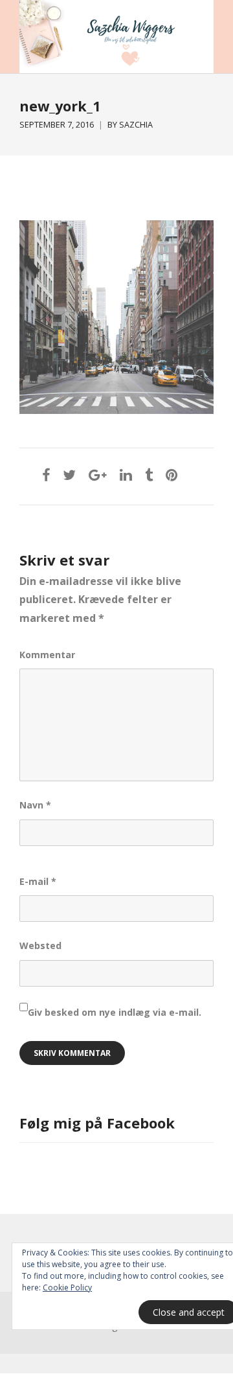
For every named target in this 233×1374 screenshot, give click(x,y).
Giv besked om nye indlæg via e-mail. (114, 1012)
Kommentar (47, 654)
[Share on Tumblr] (149, 474)
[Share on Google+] (98, 474)
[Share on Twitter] (69, 474)
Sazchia (136, 125)
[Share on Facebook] (46, 474)
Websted (40, 945)
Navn (35, 805)
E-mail (37, 881)
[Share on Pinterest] (172, 474)
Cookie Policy (67, 1287)
